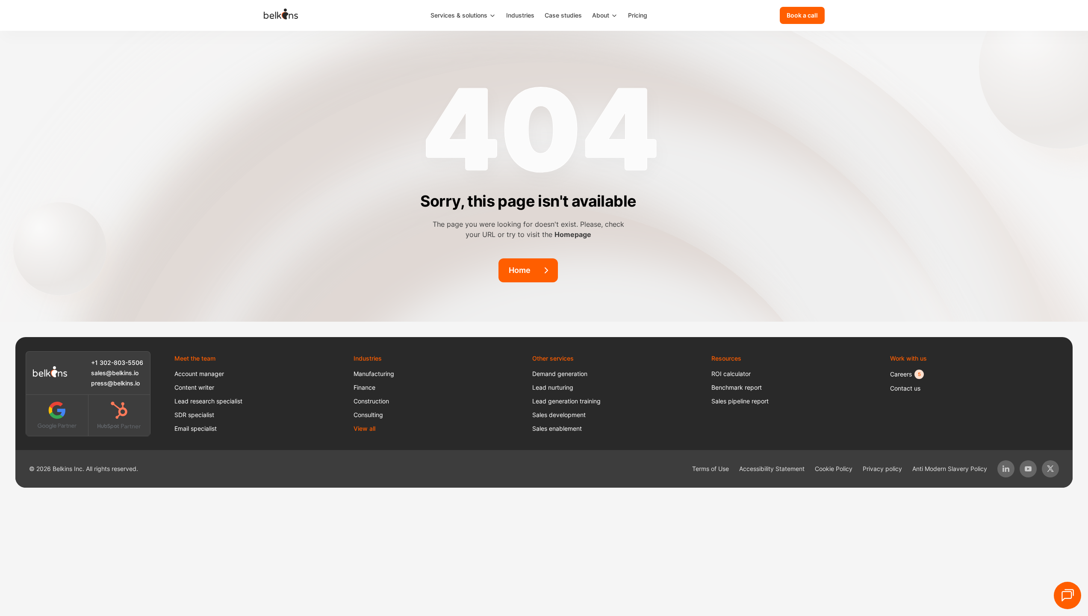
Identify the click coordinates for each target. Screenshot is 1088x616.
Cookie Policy (833, 468)
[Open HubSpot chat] (1067, 595)
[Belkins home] (50, 373)
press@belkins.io (115, 383)
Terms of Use (710, 468)
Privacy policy (882, 468)
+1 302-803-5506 (117, 362)
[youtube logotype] (1028, 468)
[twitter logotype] (1050, 468)
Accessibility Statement (772, 468)
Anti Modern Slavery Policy (949, 468)
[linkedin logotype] (1005, 468)
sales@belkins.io (115, 372)
